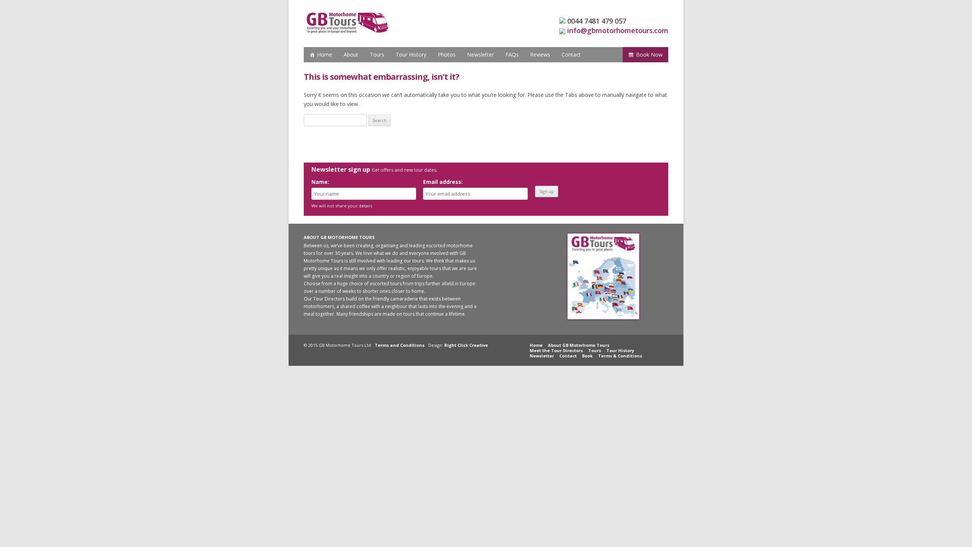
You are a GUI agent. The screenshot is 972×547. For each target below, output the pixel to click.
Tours (377, 54)
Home (324, 54)
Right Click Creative (466, 345)
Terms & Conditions (620, 356)
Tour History (411, 54)
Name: (320, 181)
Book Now (649, 54)
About (351, 54)
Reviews (540, 54)
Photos (447, 54)
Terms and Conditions (399, 345)
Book (587, 356)
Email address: (443, 181)
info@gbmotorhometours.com (617, 30)
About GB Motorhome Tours (578, 345)
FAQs (512, 54)
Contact (571, 54)
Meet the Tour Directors (556, 350)
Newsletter (480, 54)
